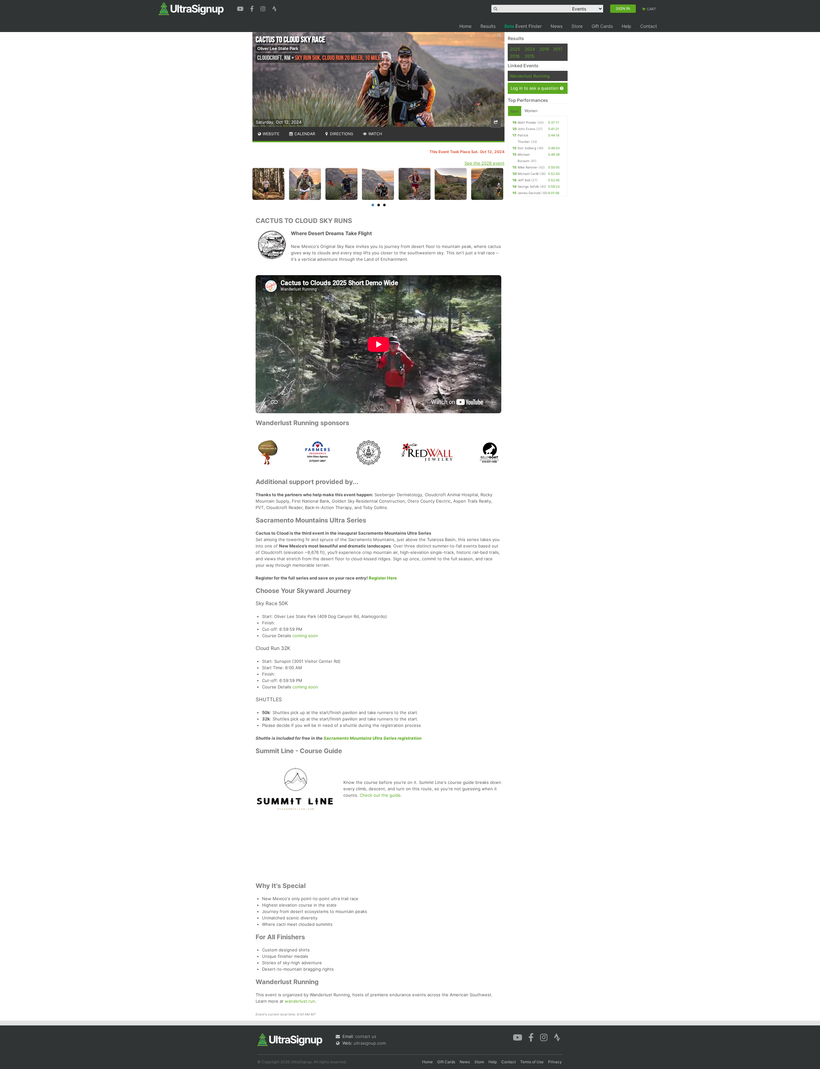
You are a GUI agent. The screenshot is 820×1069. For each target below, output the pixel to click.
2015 (529, 56)
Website (270, 133)
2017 (557, 49)
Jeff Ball (524, 180)
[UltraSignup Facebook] (253, 8)
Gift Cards (602, 26)
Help (626, 26)
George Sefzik (528, 186)
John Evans (526, 129)
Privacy (555, 1061)
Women (530, 110)
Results (488, 26)
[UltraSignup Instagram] (264, 8)
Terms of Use (532, 1061)
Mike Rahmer (527, 167)
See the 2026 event (484, 163)
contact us (365, 1036)
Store (577, 26)
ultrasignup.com (370, 1043)
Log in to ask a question (535, 88)
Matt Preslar (527, 122)
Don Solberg (527, 148)
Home (465, 26)
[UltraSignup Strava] (274, 8)
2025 (515, 49)
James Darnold (529, 193)
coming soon (305, 635)
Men (515, 111)
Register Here (383, 577)
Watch (374, 133)
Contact (648, 26)
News (556, 26)
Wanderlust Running (530, 75)
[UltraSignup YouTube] (241, 8)
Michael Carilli (528, 174)
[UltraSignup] (191, 8)
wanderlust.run (300, 1001)
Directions (341, 133)
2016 (515, 56)
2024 (530, 49)
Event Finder (523, 26)
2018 (544, 49)
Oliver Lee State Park (277, 48)
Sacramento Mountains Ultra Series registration (373, 738)
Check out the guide (380, 795)
